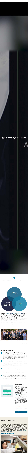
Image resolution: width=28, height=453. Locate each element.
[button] (7, 433)
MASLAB (4, 1)
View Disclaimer (21, 411)
